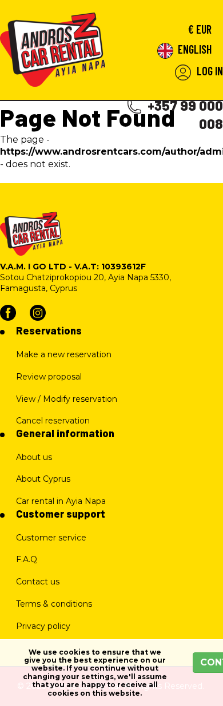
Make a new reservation (64, 354)
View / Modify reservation (66, 399)
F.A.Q (26, 559)
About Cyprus (43, 479)
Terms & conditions (54, 604)
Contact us (37, 581)
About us (34, 457)
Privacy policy (43, 626)
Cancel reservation (53, 420)
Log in (208, 71)
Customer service (51, 537)
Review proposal (49, 377)
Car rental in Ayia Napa (61, 501)
